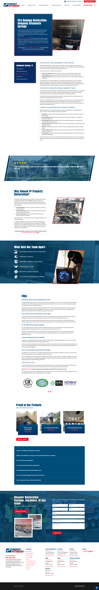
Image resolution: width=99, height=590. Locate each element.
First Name (54, 504)
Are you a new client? (56, 520)
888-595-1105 (48, 550)
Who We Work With (77, 5)
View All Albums (22, 439)
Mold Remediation (30, 553)
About (23, 5)
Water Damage (29, 557)
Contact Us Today (21, 511)
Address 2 (54, 516)
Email (70, 508)
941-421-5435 (72, 550)
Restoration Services (31, 5)
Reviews (28, 567)
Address (54, 512)
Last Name (71, 504)
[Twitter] (83, 551)
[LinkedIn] (88, 551)
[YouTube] (90, 551)
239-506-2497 (60, 560)
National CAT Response (56, 5)
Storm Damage (29, 555)
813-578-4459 (48, 560)
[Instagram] (85, 551)
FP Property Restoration (25, 38)
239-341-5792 (60, 550)
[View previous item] (82, 174)
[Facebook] (87, 551)
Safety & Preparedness (43, 5)
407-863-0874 (88, 5)
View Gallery (28, 431)
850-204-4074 (48, 570)
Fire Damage (28, 551)
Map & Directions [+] (49, 555)
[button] (96, 588)
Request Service (89, 1)
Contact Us (57, 532)
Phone (54, 508)
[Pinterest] (92, 551)
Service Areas (67, 5)
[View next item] (84, 174)
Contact (27, 568)
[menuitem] (23, 5)
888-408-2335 (10, 557)
